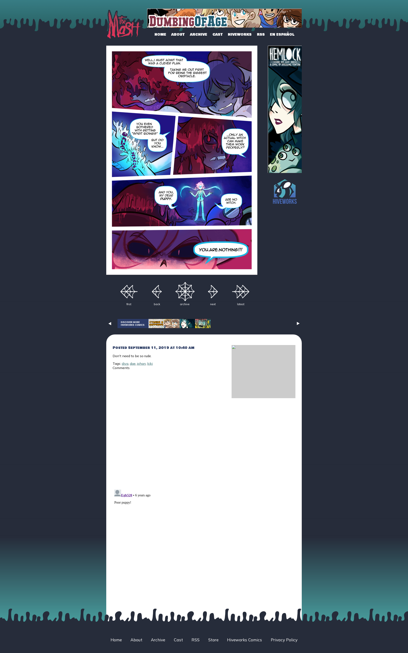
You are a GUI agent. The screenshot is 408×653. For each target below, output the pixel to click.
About (136, 639)
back (157, 304)
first (128, 304)
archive (185, 304)
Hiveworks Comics (244, 639)
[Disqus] (169, 427)
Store (213, 639)
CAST (217, 34)
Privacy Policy (284, 639)
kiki (150, 363)
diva (125, 363)
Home (116, 639)
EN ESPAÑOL (282, 34)
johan (141, 363)
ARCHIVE (198, 34)
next (213, 304)
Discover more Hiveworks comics (132, 323)
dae (133, 363)
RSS (261, 34)
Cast (178, 639)
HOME (160, 34)
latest (240, 304)
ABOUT (178, 34)
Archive (158, 639)
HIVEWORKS (240, 34)
